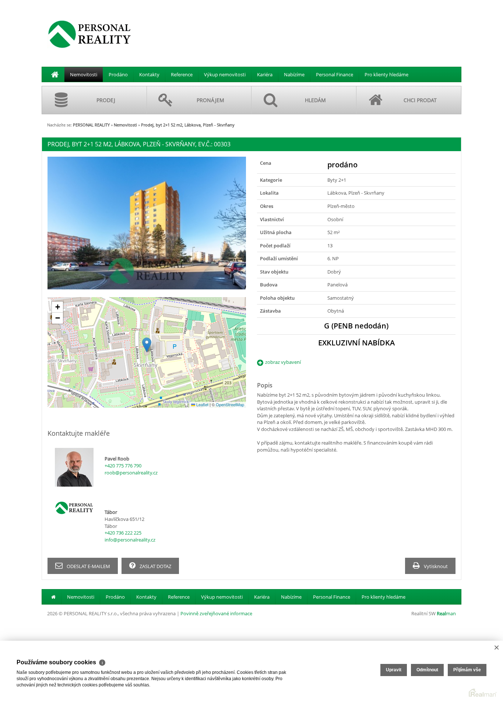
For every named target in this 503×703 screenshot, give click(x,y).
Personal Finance (334, 74)
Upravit (393, 669)
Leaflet (201, 404)
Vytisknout (435, 566)
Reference (182, 74)
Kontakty (149, 74)
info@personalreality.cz (130, 539)
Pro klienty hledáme (386, 74)
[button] (146, 344)
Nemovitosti (83, 74)
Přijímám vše (467, 669)
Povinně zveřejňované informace (216, 613)
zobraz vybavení (283, 362)
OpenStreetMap (230, 404)
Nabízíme (294, 74)
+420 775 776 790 (123, 465)
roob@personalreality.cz (131, 472)
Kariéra (264, 74)
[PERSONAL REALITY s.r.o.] (89, 34)
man (446, 613)
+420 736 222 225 (123, 532)
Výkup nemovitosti (225, 74)
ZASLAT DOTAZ (154, 566)
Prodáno (118, 74)
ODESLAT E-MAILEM (88, 566)
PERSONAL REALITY (91, 125)
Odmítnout (427, 669)
